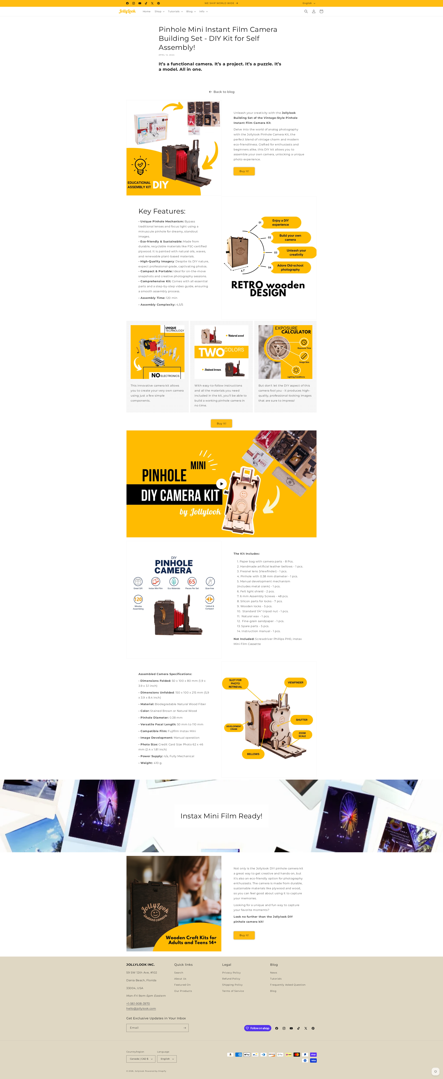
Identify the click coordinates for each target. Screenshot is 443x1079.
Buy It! (244, 171)
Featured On (182, 984)
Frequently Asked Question (288, 984)
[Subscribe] (184, 1028)
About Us (180, 978)
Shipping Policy (232, 984)
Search (178, 972)
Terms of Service (233, 991)
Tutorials (276, 978)
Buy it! (244, 935)
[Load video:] (221, 483)
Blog (273, 991)
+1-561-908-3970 (138, 1003)
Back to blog (224, 92)
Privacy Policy (231, 972)
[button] (159, 11)
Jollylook (139, 1071)
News (273, 972)
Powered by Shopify (155, 1071)
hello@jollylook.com (141, 1008)
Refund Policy (231, 978)
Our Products (183, 991)
